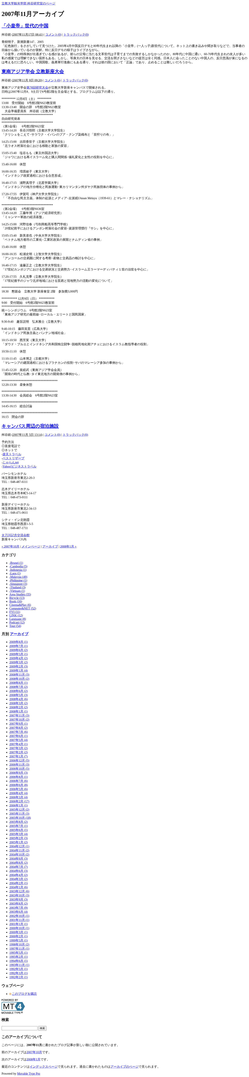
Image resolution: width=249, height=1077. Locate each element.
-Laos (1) (15, 573)
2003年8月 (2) (18, 903)
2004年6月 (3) (18, 871)
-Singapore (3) (18, 584)
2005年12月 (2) (19, 809)
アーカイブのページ (124, 1066)
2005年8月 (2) (18, 821)
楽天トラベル (12, 454)
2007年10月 (34, 1052)
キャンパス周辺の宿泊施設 (30, 426)
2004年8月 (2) (18, 862)
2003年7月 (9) (18, 907)
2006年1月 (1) (18, 805)
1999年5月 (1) (18, 940)
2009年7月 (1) (18, 646)
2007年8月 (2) (18, 727)
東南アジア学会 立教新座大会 (33, 71)
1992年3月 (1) (18, 973)
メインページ (31, 546)
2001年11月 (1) (19, 920)
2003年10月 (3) (19, 895)
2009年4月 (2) (18, 658)
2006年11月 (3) (19, 764)
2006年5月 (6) (18, 789)
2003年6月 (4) (18, 911)
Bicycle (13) (17, 598)
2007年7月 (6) (18, 732)
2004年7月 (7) (18, 866)
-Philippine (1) (18, 580)
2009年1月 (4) (18, 670)
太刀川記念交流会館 (16, 535)
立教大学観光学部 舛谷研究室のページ (28, 3)
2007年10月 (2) (19, 719)
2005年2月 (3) (18, 838)
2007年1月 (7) (18, 756)
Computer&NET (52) (22, 608)
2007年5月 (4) (18, 740)
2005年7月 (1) (18, 826)
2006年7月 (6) (18, 781)
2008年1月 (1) (18, 711)
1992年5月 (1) (18, 969)
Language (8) (17, 619)
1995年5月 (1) (18, 952)
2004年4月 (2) (18, 875)
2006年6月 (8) (18, 785)
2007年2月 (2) (18, 752)
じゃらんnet (11, 462)
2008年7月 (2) (18, 687)
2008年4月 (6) (18, 699)
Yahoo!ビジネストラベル (19, 466)
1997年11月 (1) (19, 948)
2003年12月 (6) (19, 891)
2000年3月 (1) (18, 932)
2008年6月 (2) (18, 691)
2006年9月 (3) (18, 772)
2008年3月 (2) (18, 703)
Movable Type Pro (28, 1073)
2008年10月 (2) (19, 678)
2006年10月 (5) (19, 768)
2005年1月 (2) (18, 842)
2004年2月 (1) (18, 883)
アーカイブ (50, 546)
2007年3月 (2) (18, 748)
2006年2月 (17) (19, 801)
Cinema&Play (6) (20, 605)
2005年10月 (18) (20, 817)
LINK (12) (16, 615)
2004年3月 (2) (18, 879)
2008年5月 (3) (18, 695)
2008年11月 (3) (19, 674)
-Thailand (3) (17, 587)
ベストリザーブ (13, 458)
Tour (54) (15, 626)
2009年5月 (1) (18, 654)
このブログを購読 (24, 993)
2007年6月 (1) (18, 736)
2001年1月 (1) (18, 924)
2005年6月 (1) (18, 830)
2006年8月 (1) (18, 776)
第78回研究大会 (37, 87)
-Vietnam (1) (17, 591)
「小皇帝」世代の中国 (25, 25)
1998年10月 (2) (19, 944)
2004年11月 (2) (19, 850)
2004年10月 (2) (19, 854)
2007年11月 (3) (19, 715)
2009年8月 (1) (18, 642)
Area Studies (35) (20, 594)
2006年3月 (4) (18, 797)
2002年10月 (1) (19, 916)
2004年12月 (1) (19, 846)
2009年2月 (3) (18, 666)
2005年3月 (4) (18, 834)
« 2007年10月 (10, 546)
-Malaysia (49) (18, 577)
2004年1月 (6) (18, 887)
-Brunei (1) (16, 562)
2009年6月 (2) (18, 650)
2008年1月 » (68, 546)
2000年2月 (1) (18, 936)
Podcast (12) (17, 622)
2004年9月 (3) (18, 858)
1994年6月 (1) (18, 961)
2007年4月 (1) (18, 744)
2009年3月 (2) (18, 662)
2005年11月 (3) (19, 813)
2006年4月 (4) (18, 793)
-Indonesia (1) (17, 570)
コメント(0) (53, 34)
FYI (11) (14, 612)
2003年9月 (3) (18, 899)
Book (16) (15, 601)
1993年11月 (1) (19, 965)
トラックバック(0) (76, 34)
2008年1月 (33, 1059)
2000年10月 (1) (19, 928)
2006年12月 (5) (19, 760)
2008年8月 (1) (18, 682)
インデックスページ (44, 1066)
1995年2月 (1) (18, 956)
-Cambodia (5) (18, 566)
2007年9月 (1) (18, 723)
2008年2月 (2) (18, 707)
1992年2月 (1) (18, 977)
